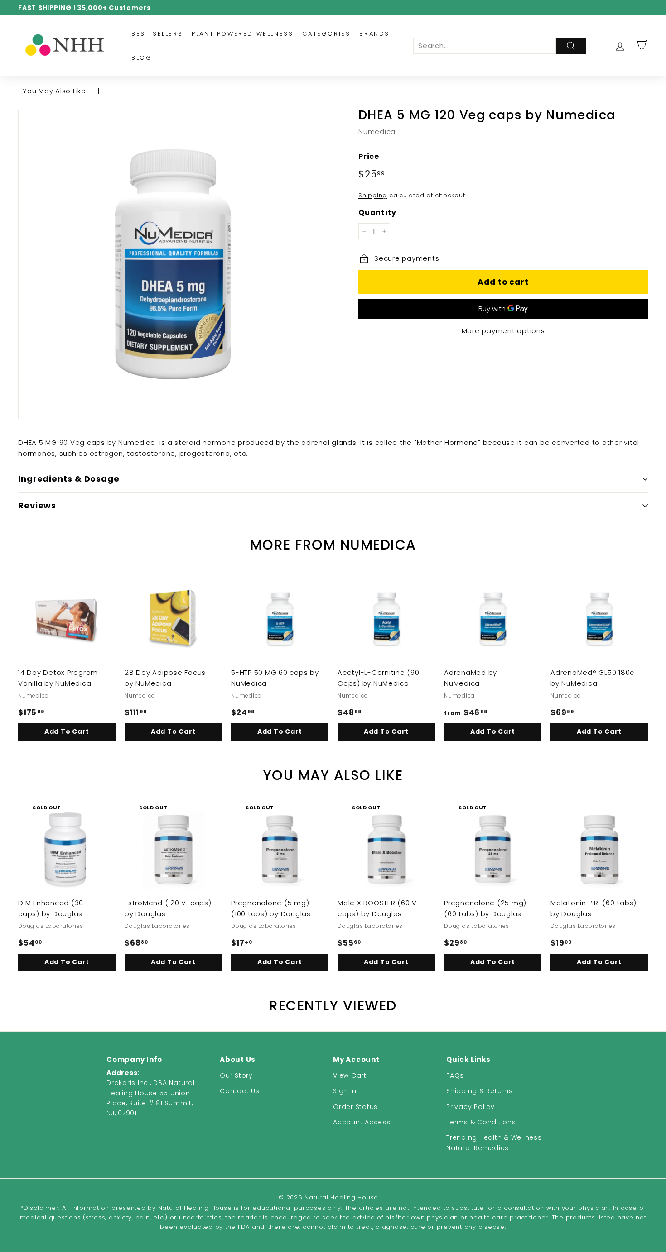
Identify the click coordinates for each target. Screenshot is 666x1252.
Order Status (355, 1106)
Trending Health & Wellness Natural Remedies (494, 1142)
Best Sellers (157, 33)
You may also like (54, 91)
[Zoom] (173, 264)
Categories (326, 33)
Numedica (377, 131)
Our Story (236, 1075)
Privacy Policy (470, 1106)
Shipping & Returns (479, 1090)
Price (368, 156)
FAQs (455, 1075)
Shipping (372, 195)
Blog (141, 57)
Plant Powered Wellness (242, 33)
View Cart (350, 1075)
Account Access (362, 1122)
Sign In (344, 1090)
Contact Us (240, 1090)
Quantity (377, 212)
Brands (374, 33)
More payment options (503, 330)
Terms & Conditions (481, 1122)
